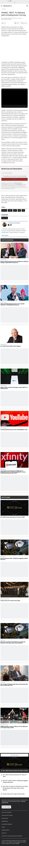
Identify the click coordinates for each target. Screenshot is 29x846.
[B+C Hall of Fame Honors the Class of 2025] (14, 765)
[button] (2, 6)
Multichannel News (17, 18)
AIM (19, 210)
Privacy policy (5, 818)
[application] (14, 97)
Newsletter (25, 23)
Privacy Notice (19, 184)
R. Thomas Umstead (7, 18)
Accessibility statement (7, 824)
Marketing (4, 9)
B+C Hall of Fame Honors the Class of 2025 (15, 770)
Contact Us (4, 833)
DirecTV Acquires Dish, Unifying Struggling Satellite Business (15, 781)
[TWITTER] (9, 225)
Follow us (18, 23)
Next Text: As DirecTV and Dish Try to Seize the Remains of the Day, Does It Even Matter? (15, 788)
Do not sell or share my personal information (12, 836)
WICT (15, 210)
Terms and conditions (6, 812)
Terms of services (17, 183)
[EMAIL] (11, 225)
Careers (3, 827)
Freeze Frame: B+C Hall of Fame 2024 (13, 794)
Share (5, 23)
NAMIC (10, 210)
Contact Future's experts (7, 815)
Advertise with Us (6, 830)
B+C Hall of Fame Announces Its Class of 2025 (15, 775)
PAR (23, 210)
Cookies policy (5, 821)
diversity (4, 210)
